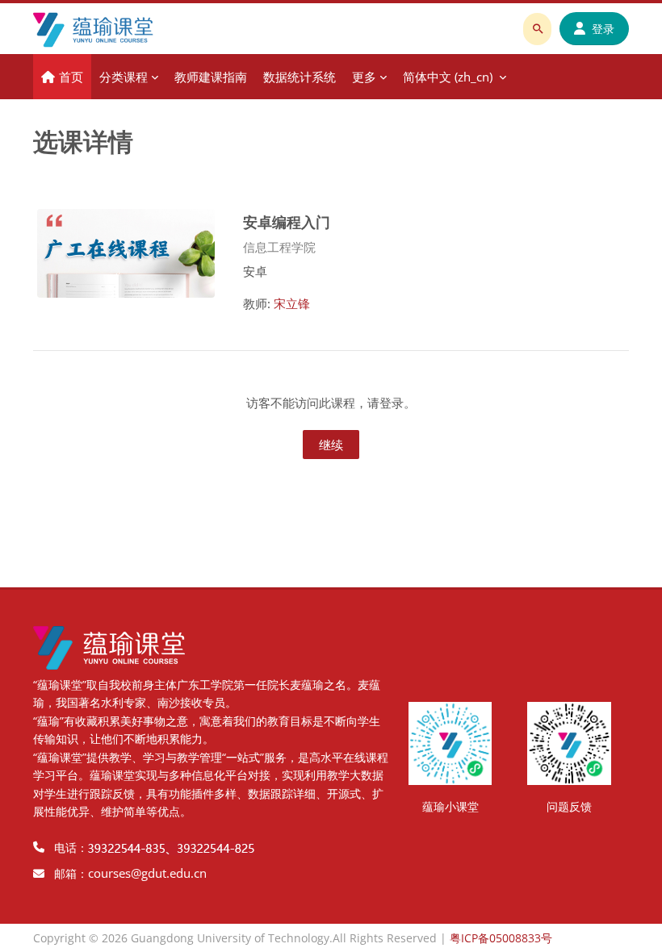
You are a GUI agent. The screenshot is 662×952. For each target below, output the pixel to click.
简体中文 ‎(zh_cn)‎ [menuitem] (447, 77)
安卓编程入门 (286, 221)
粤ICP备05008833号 (501, 938)
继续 (331, 444)
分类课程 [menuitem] (123, 77)
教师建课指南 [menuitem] (210, 77)
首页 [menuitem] (71, 77)
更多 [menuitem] (364, 77)
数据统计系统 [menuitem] (299, 77)
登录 (603, 28)
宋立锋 (292, 303)
